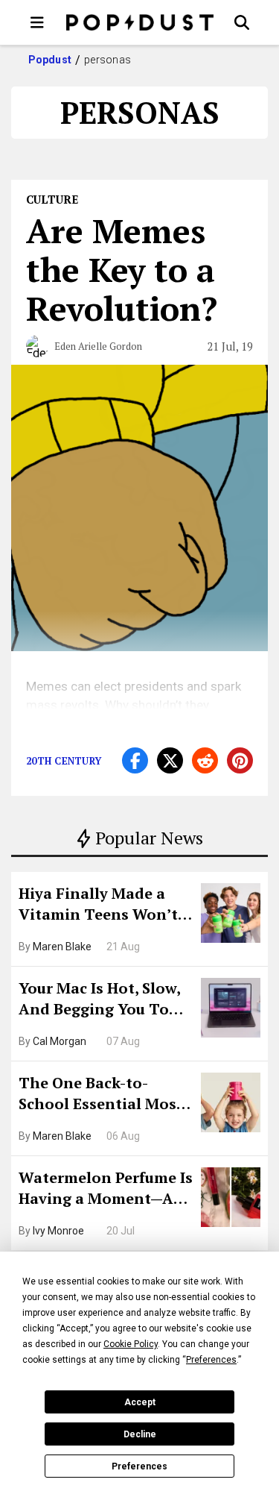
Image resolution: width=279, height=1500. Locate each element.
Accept (139, 1402)
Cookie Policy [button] (130, 1344)
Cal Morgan (59, 1041)
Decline (140, 1434)
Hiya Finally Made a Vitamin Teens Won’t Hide (98, 905)
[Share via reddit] (205, 760)
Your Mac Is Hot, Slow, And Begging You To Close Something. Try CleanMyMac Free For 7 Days (104, 1000)
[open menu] (37, 22)
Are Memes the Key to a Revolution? (121, 269)
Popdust (50, 60)
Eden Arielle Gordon (98, 346)
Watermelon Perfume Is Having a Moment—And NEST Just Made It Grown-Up (106, 1189)
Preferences (139, 1466)
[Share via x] (170, 760)
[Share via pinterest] (240, 760)
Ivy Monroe (58, 1231)
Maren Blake (62, 947)
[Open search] (241, 22)
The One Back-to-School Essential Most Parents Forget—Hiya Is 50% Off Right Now (105, 1095)
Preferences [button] (211, 1360)
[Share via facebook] (135, 760)
